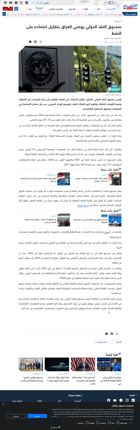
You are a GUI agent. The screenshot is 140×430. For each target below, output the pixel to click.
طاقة (40, 400)
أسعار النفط (83, 205)
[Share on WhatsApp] (40, 42)
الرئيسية (110, 9)
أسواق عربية (17, 400)
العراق (107, 232)
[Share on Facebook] (35, 42)
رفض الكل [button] (16, 416)
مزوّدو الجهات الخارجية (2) (126, 414)
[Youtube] (10, 2)
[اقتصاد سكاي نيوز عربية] (127, 6)
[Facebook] (5, 2)
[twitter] (120, 400)
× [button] (3, 404)
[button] (40, 2)
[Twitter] (16, 2)
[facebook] (108, 400)
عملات (12, 14)
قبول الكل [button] (37, 416)
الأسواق (72, 9)
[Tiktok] (26, 2)
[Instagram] (21, 2)
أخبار (59, 400)
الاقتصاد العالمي (56, 9)
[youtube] (114, 400)
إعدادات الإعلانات (62, 416)
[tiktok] (133, 400)
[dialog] (70, 416)
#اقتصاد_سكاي (130, 13)
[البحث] (16, 9)
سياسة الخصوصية (98, 419)
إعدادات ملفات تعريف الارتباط (112, 419)
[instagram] (127, 400)
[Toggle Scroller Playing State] (4, 14)
